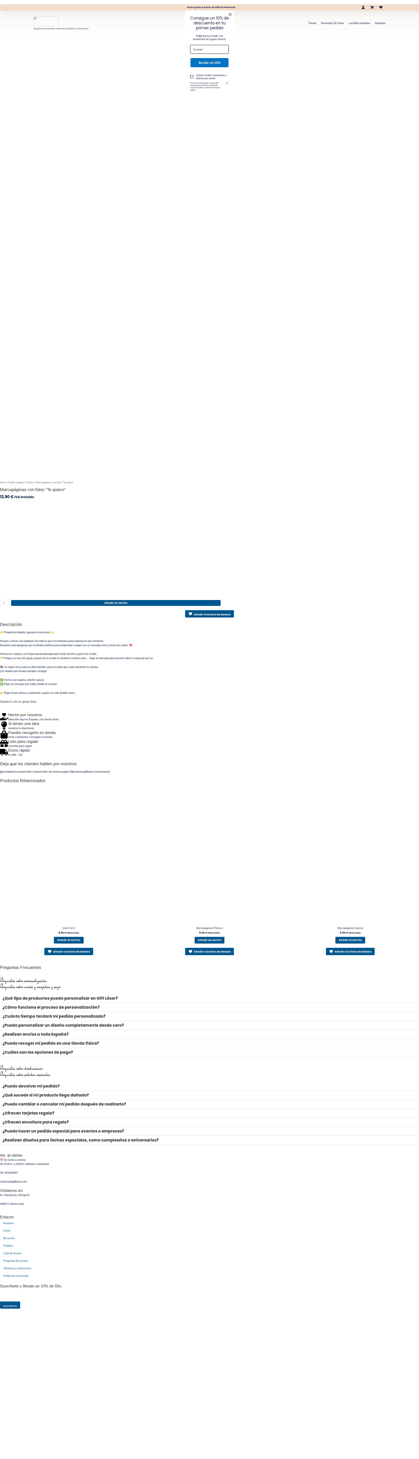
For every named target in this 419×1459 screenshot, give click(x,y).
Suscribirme (10, 1306)
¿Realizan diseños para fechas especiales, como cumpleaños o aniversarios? (80, 1140)
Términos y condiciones (17, 1268)
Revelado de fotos (332, 23)
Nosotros (380, 23)
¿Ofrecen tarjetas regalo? (28, 1113)
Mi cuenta (9, 1238)
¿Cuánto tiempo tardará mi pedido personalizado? (54, 1016)
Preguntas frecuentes (15, 1260)
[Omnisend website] (209, 107)
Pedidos (8, 1245)
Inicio (3, 482)
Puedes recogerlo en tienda (31, 732)
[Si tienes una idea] (4, 725)
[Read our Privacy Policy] (227, 83)
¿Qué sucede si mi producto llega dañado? (45, 1095)
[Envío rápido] (4, 752)
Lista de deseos (12, 1253)
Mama (16, 41)
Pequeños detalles (36, 41)
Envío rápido (19, 750)
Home (6, 1230)
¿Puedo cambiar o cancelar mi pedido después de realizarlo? (64, 1104)
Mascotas (115, 41)
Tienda (312, 23)
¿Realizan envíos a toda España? (35, 1034)
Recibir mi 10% (209, 63)
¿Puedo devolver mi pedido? (31, 1086)
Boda (55, 41)
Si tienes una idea (23, 723)
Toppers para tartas (93, 41)
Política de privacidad (15, 1275)
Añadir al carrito (116, 603)
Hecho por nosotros (25, 715)
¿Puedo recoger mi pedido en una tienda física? (50, 1043)
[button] (209, 998)
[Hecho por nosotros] (4, 717)
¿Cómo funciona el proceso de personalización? (51, 1007)
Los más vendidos (359, 23)
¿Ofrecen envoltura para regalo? (35, 1122)
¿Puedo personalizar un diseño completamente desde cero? (63, 1025)
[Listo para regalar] (4, 743)
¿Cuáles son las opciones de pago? (37, 1052)
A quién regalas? (136, 41)
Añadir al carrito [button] (68, 940)
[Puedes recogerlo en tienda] (4, 734)
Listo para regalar (23, 741)
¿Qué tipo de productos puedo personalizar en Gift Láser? (60, 998)
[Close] (230, 14)
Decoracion (69, 41)
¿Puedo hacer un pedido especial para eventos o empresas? (63, 1131)
